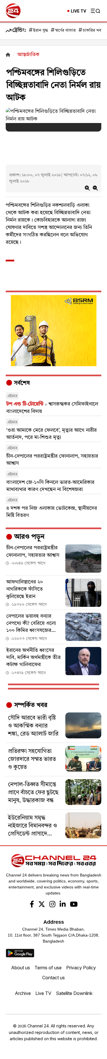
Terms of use (48, 967)
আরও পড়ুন (29, 537)
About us (20, 967)
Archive (23, 993)
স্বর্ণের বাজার (65, 30)
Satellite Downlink (74, 993)
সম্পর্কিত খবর (30, 705)
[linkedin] (63, 905)
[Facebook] (32, 905)
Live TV (43, 993)
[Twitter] (41, 905)
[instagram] (52, 905)
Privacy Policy (81, 967)
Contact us (53, 977)
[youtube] (74, 905)
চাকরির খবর (93, 30)
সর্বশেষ (21, 383)
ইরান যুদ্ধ (40, 30)
